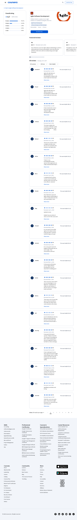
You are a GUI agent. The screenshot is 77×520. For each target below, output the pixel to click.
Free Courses (7, 499)
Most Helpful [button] (53, 64)
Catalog (5, 477)
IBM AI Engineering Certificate (28, 447)
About (5, 467)
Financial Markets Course (45, 444)
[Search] (63, 2)
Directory (42, 486)
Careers (6, 474)
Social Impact (7, 497)
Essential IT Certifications (64, 440)
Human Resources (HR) (9, 438)
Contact (42, 481)
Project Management (8, 442)
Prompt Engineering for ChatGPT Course (45, 450)
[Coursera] (12, 2)
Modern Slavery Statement (46, 490)
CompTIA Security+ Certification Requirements (64, 437)
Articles (41, 483)
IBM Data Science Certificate (28, 453)
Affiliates (42, 488)
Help (41, 477)
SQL (5, 447)
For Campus (6, 492)
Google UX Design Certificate (28, 444)
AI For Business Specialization (46, 431)
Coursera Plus (7, 479)
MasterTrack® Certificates (10, 483)
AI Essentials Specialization (46, 429)
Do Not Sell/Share (44, 492)
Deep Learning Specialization (46, 438)
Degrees (6, 486)
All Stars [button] (43, 64)
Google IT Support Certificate (28, 438)
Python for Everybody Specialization (45, 454)
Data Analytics (7, 433)
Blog (23, 474)
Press (41, 467)
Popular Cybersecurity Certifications (63, 453)
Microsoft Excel (7, 440)
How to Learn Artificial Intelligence (63, 445)
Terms (41, 472)
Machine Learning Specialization (44, 446)
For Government (7, 490)
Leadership (6, 472)
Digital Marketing (7, 436)
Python (5, 445)
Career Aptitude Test (63, 427)
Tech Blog (24, 479)
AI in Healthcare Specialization (46, 435)
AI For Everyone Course (45, 433)
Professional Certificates (9, 481)
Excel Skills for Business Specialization (45, 440)
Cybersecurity (7, 431)
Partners (24, 470)
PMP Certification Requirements (62, 449)
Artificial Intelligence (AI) (9, 429)
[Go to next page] (71, 412)
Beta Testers (25, 472)
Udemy (5, 501)
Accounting (6, 427)
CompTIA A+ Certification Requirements (63, 433)
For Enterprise (7, 488)
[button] (36, 412)
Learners (24, 467)
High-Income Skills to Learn (64, 442)
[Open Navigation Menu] (5, 2)
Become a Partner (8, 495)
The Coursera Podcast (27, 477)
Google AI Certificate (26, 429)
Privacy (41, 474)
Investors (42, 470)
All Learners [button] (33, 64)
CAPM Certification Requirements (62, 429)
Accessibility (43, 479)
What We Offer (7, 470)
